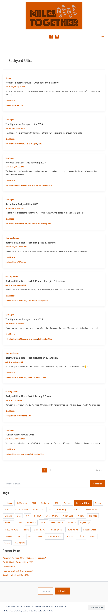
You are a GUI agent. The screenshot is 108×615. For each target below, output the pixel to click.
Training (23, 262)
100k (34, 503)
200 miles (9, 185)
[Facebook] (51, 37)
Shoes (30, 536)
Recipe (26, 529)
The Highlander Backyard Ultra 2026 (24, 124)
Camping (61, 509)
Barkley (98, 503)
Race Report (10, 119)
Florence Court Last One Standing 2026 (26, 162)
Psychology (85, 523)
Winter (7, 543)
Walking (92, 536)
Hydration (31, 377)
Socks (40, 536)
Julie (21, 105)
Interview (31, 522)
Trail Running (42, 224)
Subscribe (97, 483)
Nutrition (39, 377)
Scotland (20, 536)
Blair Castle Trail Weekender (16, 509)
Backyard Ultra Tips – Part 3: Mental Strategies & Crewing (35, 281)
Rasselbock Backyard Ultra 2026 (22, 204)
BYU (33, 185)
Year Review (20, 543)
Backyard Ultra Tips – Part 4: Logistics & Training (31, 242)
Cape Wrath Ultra (91, 509)
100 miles (9, 144)
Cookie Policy (48, 611)
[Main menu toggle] (102, 36)
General (8, 78)
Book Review (38, 509)
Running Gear (56, 529)
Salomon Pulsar (9, 566)
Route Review (39, 529)
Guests (81, 515)
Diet (27, 516)
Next (98, 470)
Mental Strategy (38, 300)
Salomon (8, 536)
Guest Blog (68, 515)
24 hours (8, 503)
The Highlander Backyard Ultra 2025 (24, 319)
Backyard (16, 185)
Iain (18, 105)
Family (37, 515)
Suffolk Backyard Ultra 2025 (20, 434)
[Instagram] (57, 37)
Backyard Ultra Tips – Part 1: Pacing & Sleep (28, 396)
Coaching (9, 238)
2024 (57, 503)
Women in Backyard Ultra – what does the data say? (32, 82)
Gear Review (52, 515)
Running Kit (73, 529)
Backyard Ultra (11, 105)
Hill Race (93, 516)
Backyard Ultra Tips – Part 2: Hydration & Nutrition (32, 357)
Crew (29, 300)
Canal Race (75, 509)
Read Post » (10, 100)
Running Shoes (89, 529)
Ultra (39, 144)
